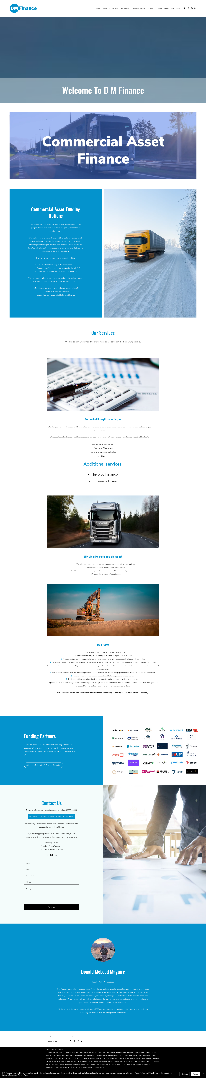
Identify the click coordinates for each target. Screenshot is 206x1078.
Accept (195, 1074)
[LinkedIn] (195, 8)
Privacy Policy (23, 1075)
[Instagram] (192, 8)
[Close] (203, 1074)
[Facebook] (188, 8)
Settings (185, 1074)
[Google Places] (184, 8)
